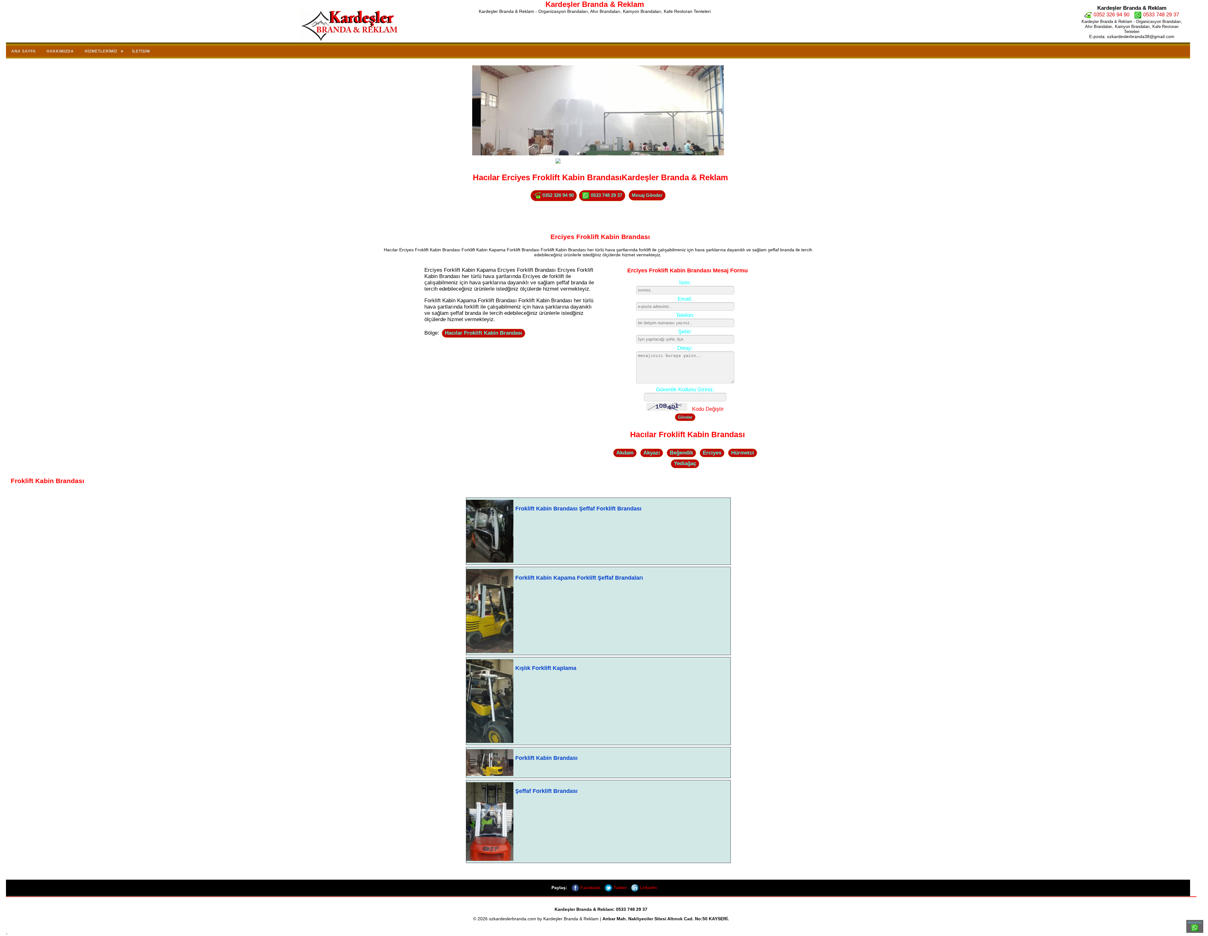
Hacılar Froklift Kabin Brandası (483, 333)
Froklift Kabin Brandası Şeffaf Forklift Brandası (578, 508)
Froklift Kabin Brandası (47, 480)
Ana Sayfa (23, 51)
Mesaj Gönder (647, 195)
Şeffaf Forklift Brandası (546, 791)
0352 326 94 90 (1110, 15)
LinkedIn (648, 887)
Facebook (589, 887)
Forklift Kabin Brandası (546, 758)
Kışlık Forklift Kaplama (545, 668)
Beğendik (681, 453)
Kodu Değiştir (708, 409)
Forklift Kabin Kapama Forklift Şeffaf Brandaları (579, 578)
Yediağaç (685, 463)
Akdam (625, 453)
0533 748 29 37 (1160, 15)
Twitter (619, 887)
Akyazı (651, 453)
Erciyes (712, 453)
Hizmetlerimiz (101, 51)
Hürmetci (742, 453)
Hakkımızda (60, 51)
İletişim (141, 51)
